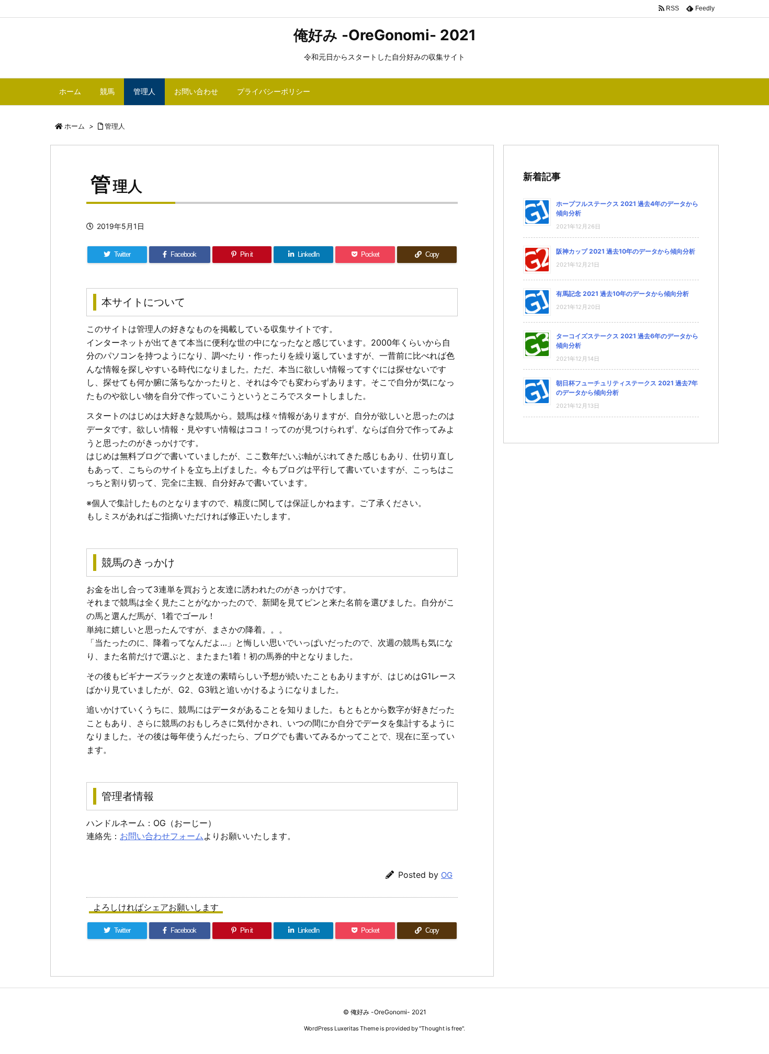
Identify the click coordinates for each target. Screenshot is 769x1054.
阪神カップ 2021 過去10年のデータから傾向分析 (625, 251)
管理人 (115, 126)
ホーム (74, 126)
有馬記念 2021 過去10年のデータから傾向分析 (622, 293)
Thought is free (441, 1028)
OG (447, 875)
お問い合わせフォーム (161, 836)
